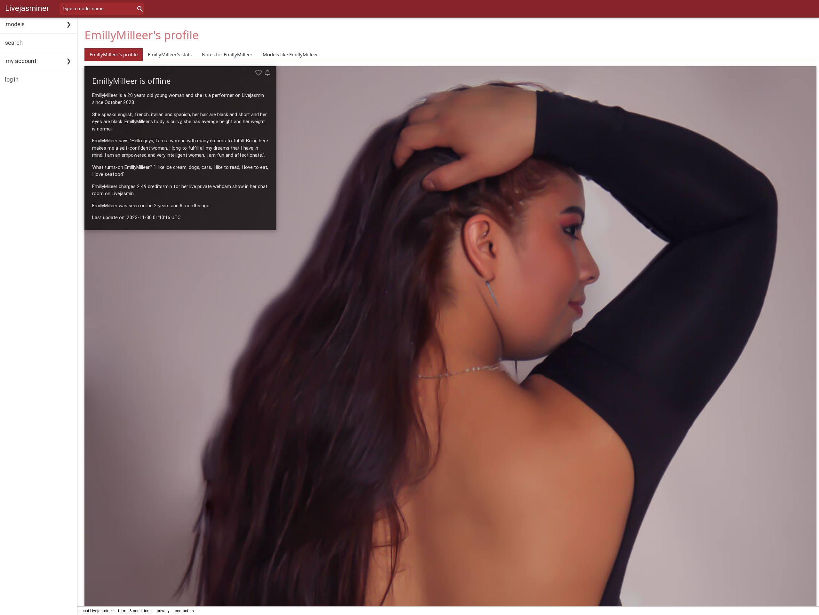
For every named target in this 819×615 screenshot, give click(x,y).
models (15, 24)
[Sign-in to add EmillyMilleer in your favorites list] (258, 72)
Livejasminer (27, 8)
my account (21, 61)
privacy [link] (163, 610)
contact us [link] (184, 610)
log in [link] (12, 79)
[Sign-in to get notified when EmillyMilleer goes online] (267, 72)
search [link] (14, 42)
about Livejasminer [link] (96, 610)
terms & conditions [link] (135, 610)
